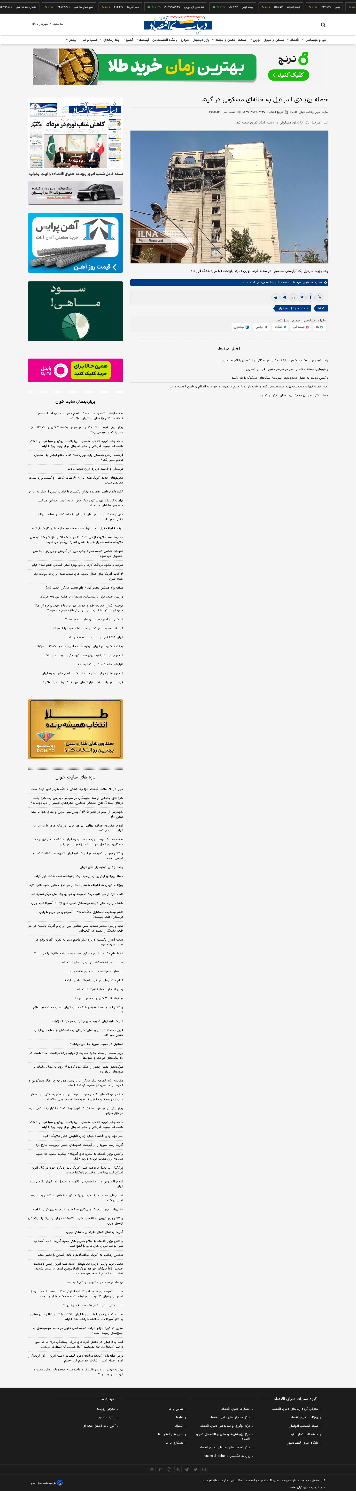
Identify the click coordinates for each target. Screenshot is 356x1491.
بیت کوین (219, 7)
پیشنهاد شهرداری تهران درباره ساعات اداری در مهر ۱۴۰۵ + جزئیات (79, 646)
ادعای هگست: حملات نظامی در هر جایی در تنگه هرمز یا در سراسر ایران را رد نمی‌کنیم (78, 828)
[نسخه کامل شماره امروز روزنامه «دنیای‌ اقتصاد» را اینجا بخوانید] (75, 133)
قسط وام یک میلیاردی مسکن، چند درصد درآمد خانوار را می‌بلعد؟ (78, 953)
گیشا (321, 308)
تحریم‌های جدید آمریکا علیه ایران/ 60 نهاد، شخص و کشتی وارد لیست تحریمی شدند (76, 1198)
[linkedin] (293, 297)
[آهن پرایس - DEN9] (75, 243)
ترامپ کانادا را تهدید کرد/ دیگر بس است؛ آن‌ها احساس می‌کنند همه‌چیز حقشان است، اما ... (80, 503)
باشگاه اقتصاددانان (165, 40)
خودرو (185, 40)
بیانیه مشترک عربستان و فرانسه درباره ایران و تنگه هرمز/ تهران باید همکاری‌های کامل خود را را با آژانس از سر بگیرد (78, 842)
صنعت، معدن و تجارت (230, 40)
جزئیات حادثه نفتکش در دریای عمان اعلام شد (92, 962)
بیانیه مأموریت (105, 1417)
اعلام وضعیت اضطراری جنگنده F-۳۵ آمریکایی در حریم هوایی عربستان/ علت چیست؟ (81, 914)
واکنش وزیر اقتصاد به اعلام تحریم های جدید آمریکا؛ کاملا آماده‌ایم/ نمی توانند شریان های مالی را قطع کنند (77, 1243)
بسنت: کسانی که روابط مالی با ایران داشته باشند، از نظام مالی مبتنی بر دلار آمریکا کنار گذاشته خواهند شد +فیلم (76, 1317)
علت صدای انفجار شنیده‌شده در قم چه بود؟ (93, 1305)
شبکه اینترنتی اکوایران (303, 1426)
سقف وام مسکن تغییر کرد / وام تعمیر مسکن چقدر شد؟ (84, 587)
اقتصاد (294, 40)
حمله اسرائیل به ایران (293, 308)
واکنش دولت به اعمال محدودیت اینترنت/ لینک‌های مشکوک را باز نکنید (280, 378)
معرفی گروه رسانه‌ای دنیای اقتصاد (295, 1409)
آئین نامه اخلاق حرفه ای (99, 1426)
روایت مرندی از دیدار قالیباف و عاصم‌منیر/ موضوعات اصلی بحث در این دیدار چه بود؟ (77, 1372)
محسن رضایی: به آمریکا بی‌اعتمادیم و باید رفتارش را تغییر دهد (80, 1255)
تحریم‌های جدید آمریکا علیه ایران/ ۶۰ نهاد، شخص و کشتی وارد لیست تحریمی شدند (76, 480)
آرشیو (128, 40)
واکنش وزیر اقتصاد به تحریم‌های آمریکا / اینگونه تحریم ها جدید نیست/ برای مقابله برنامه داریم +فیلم (79, 1156)
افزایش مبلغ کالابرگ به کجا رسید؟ (100, 664)
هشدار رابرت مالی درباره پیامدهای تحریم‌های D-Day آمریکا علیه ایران (77, 903)
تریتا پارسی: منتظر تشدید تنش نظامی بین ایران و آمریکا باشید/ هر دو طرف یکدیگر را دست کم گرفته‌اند (75, 928)
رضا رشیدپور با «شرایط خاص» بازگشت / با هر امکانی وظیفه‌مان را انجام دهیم (275, 360)
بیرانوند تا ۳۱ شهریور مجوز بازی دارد (98, 998)
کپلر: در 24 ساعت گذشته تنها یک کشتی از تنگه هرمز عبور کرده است (77, 789)
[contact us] (160, 1469)
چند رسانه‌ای (111, 40)
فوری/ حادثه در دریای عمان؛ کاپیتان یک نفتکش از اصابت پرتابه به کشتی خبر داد (78, 517)
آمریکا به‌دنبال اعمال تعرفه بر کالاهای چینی (94, 1232)
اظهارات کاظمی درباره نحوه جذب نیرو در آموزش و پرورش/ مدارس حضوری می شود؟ (78, 553)
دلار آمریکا (105, 7)
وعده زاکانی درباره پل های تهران (101, 867)
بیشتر (72, 40)
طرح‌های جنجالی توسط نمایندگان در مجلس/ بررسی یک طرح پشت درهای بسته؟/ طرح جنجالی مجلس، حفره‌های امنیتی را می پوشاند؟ (77, 800)
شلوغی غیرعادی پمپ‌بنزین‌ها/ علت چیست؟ (94, 619)
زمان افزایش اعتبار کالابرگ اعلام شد (99, 989)
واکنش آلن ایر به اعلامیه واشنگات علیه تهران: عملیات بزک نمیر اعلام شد (78, 1010)
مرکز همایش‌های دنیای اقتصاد (229, 1417)
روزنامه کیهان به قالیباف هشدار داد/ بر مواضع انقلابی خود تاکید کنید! (76, 885)
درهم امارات (265, 7)
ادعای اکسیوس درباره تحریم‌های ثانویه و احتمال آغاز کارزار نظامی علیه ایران (76, 1184)
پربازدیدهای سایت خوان (75, 402)
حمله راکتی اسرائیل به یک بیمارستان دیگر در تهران (294, 395)
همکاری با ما (174, 1443)
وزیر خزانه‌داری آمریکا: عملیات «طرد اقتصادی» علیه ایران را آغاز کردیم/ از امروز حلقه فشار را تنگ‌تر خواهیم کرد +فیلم (75, 1358)
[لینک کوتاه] (319, 297)
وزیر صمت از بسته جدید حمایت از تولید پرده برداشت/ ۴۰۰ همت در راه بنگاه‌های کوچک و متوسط (76, 1055)
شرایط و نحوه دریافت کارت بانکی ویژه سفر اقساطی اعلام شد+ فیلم (77, 565)
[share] (169, 1469)
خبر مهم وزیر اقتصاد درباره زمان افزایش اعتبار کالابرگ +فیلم (82, 1136)
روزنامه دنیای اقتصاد (304, 1417)
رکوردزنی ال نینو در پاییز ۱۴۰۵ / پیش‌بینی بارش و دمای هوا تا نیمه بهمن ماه (77, 814)
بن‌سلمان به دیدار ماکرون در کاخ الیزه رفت (94, 1282)
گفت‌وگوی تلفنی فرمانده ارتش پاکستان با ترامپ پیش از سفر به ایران (76, 491)
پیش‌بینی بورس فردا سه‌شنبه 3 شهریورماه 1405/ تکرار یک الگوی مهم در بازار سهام (76, 1111)
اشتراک (178, 1426)
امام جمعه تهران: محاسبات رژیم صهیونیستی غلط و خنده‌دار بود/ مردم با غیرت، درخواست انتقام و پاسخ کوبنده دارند (249, 386)
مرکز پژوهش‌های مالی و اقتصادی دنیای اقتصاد (223, 1437)
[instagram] (204, 1469)
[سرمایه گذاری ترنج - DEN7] (178, 67)
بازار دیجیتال (201, 40)
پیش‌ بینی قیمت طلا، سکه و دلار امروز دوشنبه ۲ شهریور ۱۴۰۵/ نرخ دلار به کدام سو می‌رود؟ (77, 430)
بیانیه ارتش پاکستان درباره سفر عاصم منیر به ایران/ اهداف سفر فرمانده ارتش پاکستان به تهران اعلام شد (80, 416)
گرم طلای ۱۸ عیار (55, 7)
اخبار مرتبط (229, 348)
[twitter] (302, 297)
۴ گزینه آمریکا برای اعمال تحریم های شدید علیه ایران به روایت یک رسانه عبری (78, 576)
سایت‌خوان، (308, 282)
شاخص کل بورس (166, 7)
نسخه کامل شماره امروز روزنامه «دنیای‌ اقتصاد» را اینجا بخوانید (76, 174)
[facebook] (310, 297)
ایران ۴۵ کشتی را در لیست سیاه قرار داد (95, 637)
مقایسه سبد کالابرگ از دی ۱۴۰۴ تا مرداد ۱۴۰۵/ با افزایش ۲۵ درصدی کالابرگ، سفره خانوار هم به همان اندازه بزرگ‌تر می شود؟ (76, 540)
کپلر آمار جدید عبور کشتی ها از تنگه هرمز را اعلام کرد (87, 628)
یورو (310, 7)
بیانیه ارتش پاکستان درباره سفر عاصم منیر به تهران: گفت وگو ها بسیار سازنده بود (79, 942)
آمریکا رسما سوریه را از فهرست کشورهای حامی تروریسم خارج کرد (79, 1145)
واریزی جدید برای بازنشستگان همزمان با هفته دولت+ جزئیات (81, 596)
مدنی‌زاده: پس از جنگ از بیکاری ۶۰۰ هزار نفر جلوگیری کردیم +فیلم (78, 1209)
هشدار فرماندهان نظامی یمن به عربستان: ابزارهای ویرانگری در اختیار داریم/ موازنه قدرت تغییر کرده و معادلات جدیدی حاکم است (77, 1097)
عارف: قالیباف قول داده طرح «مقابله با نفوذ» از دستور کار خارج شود (77, 528)
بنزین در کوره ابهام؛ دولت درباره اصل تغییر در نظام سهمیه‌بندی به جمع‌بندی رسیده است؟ (78, 1330)
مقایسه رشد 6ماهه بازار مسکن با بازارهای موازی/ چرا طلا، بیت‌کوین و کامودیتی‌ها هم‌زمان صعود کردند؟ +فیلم (76, 1083)
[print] (275, 297)
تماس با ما (176, 1409)
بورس (256, 40)
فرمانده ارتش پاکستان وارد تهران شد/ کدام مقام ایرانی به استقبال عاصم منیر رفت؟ (78, 457)
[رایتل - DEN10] (75, 370)
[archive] (151, 1469)
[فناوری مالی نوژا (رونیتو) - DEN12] (75, 729)
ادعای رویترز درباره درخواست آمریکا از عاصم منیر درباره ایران (82, 673)
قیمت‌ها (143, 40)
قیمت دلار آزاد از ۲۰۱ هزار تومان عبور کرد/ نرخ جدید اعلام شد (81, 682)
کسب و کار (89, 40)
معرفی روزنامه (106, 1409)
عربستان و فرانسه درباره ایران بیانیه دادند (95, 469)
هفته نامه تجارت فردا (303, 1434)
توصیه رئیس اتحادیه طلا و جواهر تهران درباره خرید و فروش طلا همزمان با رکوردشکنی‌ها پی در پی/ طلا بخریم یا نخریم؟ (79, 608)
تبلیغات (178, 1417)
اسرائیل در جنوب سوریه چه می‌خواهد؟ (96, 1044)
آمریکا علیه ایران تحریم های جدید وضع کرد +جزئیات (87, 1021)
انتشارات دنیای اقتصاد (235, 1409)
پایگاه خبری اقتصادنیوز (302, 1443)
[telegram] (284, 297)
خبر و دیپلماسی (315, 40)
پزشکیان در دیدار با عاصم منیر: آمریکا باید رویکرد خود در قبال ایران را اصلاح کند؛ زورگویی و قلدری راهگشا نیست (76, 1170)
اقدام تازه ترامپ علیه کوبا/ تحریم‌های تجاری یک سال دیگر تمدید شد (77, 894)
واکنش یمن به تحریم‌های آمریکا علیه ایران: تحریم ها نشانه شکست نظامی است (78, 856)
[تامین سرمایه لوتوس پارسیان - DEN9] (75, 311)
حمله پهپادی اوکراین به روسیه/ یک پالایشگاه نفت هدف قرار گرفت (78, 876)
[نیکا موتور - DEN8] (75, 193)
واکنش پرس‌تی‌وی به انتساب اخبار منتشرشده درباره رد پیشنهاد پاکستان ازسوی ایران (75, 1221)
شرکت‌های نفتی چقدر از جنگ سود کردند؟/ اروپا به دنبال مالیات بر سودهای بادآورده (78, 1069)
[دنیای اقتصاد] (178, 25)
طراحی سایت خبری (46, 1483)
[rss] (178, 1469)
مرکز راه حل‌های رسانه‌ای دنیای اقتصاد (224, 1447)
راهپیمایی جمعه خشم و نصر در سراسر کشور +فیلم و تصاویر (287, 369)
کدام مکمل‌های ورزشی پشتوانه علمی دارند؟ (94, 980)
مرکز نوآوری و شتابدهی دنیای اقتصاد (225, 1426)
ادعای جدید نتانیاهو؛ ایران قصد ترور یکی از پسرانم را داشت (82, 655)
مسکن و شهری (274, 40)
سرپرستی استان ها (170, 1434)
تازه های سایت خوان (75, 777)
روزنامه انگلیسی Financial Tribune (227, 1456)
